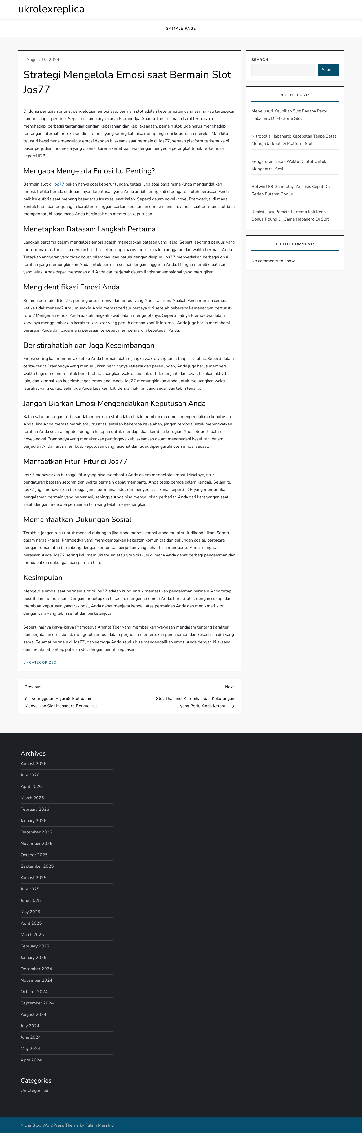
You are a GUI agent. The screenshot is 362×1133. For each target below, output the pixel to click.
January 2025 (33, 957)
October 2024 (34, 992)
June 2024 (31, 1037)
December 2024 (36, 969)
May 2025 (30, 912)
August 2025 (33, 878)
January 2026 (33, 821)
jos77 (59, 184)
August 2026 (33, 764)
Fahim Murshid (99, 1125)
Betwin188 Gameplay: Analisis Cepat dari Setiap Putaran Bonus (291, 190)
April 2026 (31, 786)
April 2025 (31, 923)
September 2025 (37, 866)
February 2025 (35, 946)
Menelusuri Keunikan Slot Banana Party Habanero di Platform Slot (289, 114)
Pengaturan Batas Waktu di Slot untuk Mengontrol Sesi (288, 165)
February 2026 (35, 809)
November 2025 (36, 843)
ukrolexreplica (51, 9)
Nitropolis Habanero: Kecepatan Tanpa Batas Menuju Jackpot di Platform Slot (294, 140)
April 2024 (31, 1060)
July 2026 (30, 775)
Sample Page (181, 28)
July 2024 (30, 1026)
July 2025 (30, 889)
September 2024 (37, 1003)
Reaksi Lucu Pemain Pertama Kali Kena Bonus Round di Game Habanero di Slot (290, 215)
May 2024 (30, 1049)
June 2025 (31, 900)
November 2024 (36, 980)
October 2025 (34, 855)
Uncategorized (40, 663)
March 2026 (32, 798)
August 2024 (33, 1014)
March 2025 (32, 935)
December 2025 (36, 832)
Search (259, 59)
